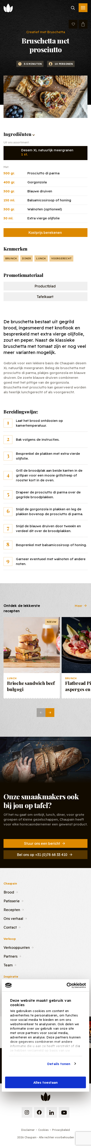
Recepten (12, 909)
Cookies (43, 1130)
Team (8, 964)
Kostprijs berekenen (45, 232)
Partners (10, 956)
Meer (78, 605)
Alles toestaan (45, 1082)
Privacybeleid (61, 1130)
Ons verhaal (13, 918)
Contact (10, 927)
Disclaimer (28, 1130)
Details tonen (58, 1063)
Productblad (45, 286)
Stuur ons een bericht (42, 843)
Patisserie (12, 900)
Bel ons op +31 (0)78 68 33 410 (42, 854)
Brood (9, 891)
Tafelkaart (45, 296)
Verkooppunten (17, 947)
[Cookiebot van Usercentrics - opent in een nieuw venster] (66, 985)
